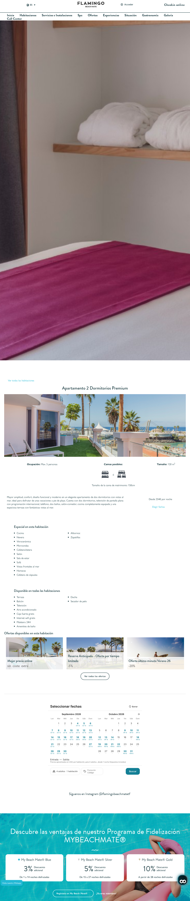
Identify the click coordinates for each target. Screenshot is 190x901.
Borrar (135, 706)
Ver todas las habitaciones (21, 380)
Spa (80, 15)
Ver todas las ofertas (95, 676)
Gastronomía (150, 15)
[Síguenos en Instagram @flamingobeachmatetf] (63, 793)
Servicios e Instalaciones (57, 15)
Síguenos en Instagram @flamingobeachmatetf (99, 793)
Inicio (10, 15)
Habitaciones (28, 15)
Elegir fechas (158, 506)
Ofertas (93, 15)
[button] (7, 425)
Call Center (14, 18)
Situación (130, 15)
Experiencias (111, 15)
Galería (168, 15)
